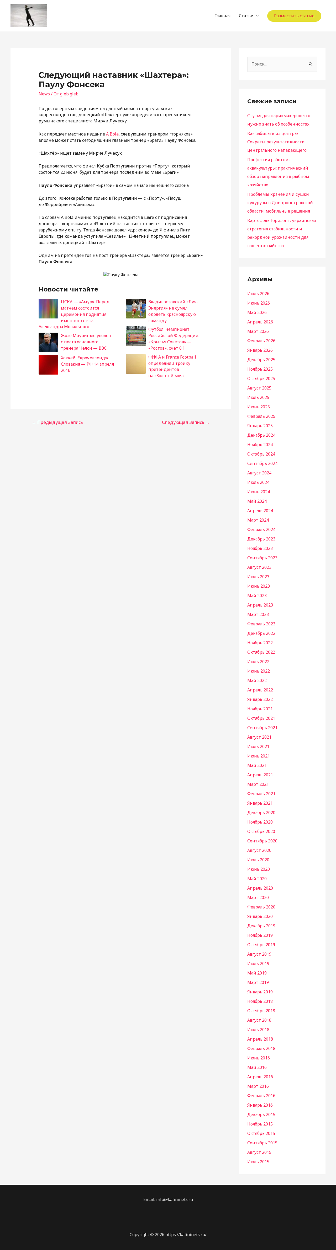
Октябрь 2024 (261, 454)
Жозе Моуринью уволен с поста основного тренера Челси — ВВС (86, 342)
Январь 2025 (260, 426)
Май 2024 (257, 501)
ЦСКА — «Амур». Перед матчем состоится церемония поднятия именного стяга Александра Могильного (74, 314)
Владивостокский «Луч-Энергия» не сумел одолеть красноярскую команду (173, 311)
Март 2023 (258, 614)
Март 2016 (258, 1086)
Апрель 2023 (260, 605)
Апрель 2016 (260, 1077)
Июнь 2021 (258, 756)
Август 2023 (259, 567)
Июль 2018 (258, 1029)
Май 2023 (257, 595)
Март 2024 (258, 520)
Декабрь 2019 (261, 926)
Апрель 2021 (260, 775)
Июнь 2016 (258, 1058)
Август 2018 (259, 1020)
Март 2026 (258, 331)
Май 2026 (257, 312)
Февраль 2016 (261, 1096)
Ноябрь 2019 (260, 935)
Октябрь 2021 (261, 718)
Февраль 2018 (261, 1048)
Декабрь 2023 (261, 539)
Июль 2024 (258, 482)
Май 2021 (257, 765)
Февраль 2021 (261, 794)
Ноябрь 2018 (260, 1001)
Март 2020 (258, 897)
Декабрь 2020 (261, 812)
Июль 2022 (258, 661)
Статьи (246, 16)
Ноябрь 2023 (260, 548)
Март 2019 (258, 982)
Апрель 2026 (260, 322)
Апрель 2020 (260, 888)
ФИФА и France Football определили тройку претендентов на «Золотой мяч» (172, 366)
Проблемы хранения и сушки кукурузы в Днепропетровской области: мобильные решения (280, 202)
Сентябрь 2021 (262, 727)
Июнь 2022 (258, 671)
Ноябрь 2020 (260, 822)
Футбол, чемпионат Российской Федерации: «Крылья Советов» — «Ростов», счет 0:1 (173, 338)
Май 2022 (257, 680)
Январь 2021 (260, 803)
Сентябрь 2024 (262, 463)
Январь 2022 (260, 699)
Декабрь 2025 (261, 359)
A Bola (112, 134)
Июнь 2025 (258, 407)
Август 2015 (259, 1152)
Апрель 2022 (260, 690)
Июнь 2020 (258, 869)
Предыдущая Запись (57, 422)
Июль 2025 (258, 397)
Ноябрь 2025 (260, 369)
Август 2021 (259, 737)
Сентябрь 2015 (262, 1143)
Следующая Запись (186, 422)
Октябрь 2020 (261, 831)
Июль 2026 (258, 293)
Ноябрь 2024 (260, 444)
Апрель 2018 (260, 1039)
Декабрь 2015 (261, 1114)
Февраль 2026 (261, 341)
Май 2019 (257, 973)
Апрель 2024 (260, 510)
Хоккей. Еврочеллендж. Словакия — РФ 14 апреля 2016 (87, 364)
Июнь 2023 (258, 586)
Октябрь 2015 (261, 1133)
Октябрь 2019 (261, 945)
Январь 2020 (260, 916)
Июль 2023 (258, 577)
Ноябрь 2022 (260, 643)
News (44, 94)
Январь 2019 (260, 992)
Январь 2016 (260, 1105)
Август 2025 (259, 388)
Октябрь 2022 (261, 652)
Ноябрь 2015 (260, 1124)
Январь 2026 (260, 350)
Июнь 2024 (258, 492)
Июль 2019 (258, 963)
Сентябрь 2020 (262, 841)
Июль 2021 (258, 746)
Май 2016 (257, 1067)
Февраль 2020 (261, 907)
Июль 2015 (258, 1162)
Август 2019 (259, 954)
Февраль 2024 (261, 529)
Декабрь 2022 (261, 633)
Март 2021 (258, 784)
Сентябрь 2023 (262, 558)
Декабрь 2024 (261, 435)
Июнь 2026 (258, 303)
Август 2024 (259, 473)
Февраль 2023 (261, 624)
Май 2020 (257, 878)
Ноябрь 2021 (260, 709)
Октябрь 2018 (261, 1011)
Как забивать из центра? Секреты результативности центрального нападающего (277, 142)
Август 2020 (259, 850)
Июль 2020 (258, 860)
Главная (222, 16)
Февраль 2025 (261, 416)
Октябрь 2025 (261, 378)
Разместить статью (294, 16)
